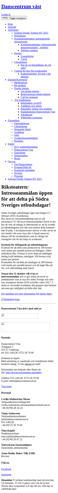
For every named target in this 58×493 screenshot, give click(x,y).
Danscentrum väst (21, 6)
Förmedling (13, 120)
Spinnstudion (21, 155)
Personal (18, 176)
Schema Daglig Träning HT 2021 (31, 32)
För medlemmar (22, 100)
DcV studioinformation (26, 146)
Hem (10, 24)
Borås (17, 158)
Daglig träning (21, 88)
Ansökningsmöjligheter (26, 138)
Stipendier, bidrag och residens (36, 108)
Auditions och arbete (31, 106)
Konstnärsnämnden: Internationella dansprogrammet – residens (38, 46)
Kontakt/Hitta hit (22, 167)
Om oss (11, 161)
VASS (24, 59)
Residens (18, 141)
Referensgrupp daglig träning (35, 94)
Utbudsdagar (20, 62)
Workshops (20, 35)
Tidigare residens (29, 50)
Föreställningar (21, 123)
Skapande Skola (22, 129)
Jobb (16, 135)
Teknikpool (26, 114)
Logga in (5, 14)
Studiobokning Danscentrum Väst (38, 111)
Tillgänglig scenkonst (31, 117)
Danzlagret (19, 152)
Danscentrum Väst (23, 149)
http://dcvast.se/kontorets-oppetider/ (24, 372)
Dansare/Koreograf (17, 79)
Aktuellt (12, 27)
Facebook (6, 469)
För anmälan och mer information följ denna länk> (27, 293)
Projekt (17, 53)
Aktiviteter (13, 30)
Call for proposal (29, 97)
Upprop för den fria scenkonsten (30, 70)
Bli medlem (20, 85)
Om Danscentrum (23, 164)
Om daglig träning (30, 91)
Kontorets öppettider (24, 170)
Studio (11, 144)
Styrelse (18, 173)
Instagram (6, 474)
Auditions (19, 132)
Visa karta (6, 386)
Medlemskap (20, 82)
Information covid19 (31, 103)
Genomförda (27, 56)
